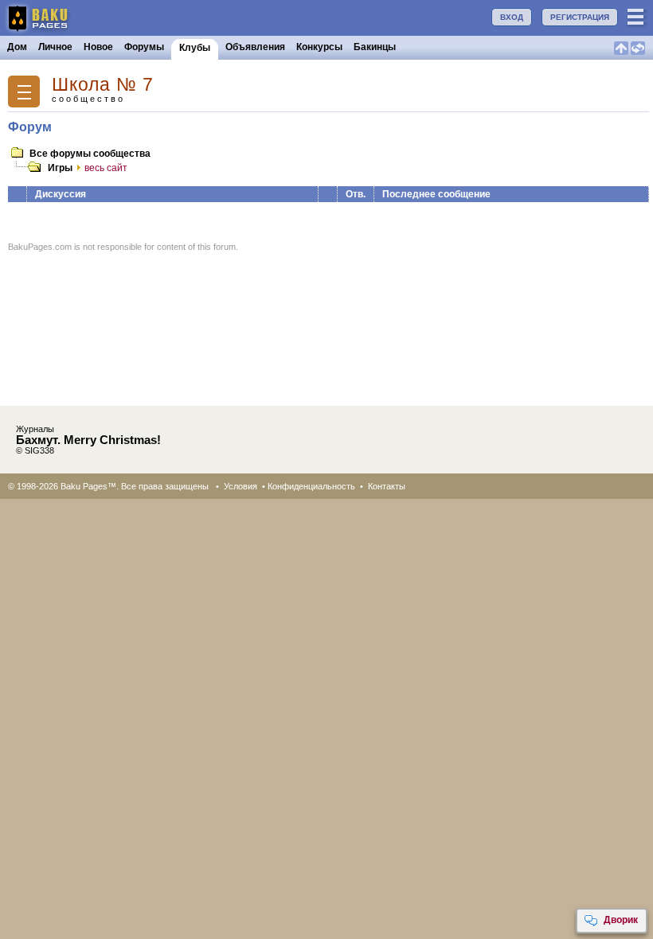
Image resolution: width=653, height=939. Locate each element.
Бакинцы (375, 47)
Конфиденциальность (311, 486)
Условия (240, 486)
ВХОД (511, 17)
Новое (98, 47)
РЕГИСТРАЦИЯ (579, 17)
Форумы (144, 47)
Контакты (386, 486)
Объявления (255, 47)
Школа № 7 (103, 85)
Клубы (194, 47)
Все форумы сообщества (90, 153)
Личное (55, 47)
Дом (17, 47)
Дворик (621, 919)
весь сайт (105, 167)
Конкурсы (319, 47)
